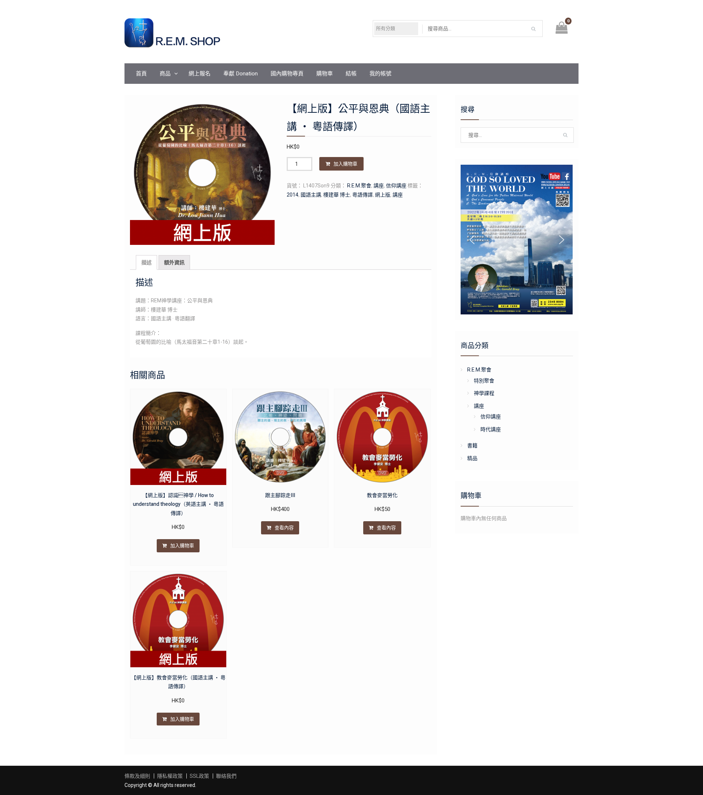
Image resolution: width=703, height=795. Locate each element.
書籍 (472, 445)
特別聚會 (484, 381)
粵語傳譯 (362, 195)
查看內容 (284, 527)
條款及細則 (137, 776)
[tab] (146, 262)
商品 (165, 74)
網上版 (382, 195)
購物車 (324, 74)
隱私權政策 (170, 776)
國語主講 (311, 195)
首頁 (141, 74)
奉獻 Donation (240, 74)
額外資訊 (174, 262)
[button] (472, 240)
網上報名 (200, 74)
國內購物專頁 (287, 74)
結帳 (351, 74)
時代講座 (490, 429)
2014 (292, 195)
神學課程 (484, 393)
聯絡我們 (226, 776)
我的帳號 (380, 74)
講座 (378, 186)
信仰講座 (396, 186)
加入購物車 (345, 163)
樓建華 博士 (336, 195)
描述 (146, 262)
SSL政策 (199, 776)
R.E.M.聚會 (359, 186)
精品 (472, 458)
